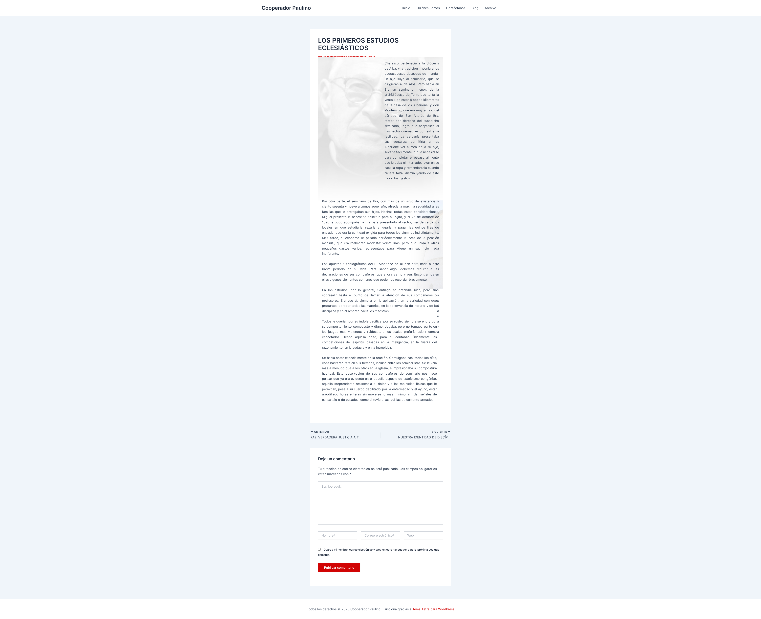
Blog (475, 8)
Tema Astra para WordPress (433, 609)
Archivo (490, 8)
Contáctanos (455, 8)
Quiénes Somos (428, 8)
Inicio (406, 8)
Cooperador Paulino (286, 8)
